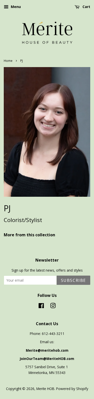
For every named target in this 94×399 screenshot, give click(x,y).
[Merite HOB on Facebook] (41, 306)
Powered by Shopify (72, 388)
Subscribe (73, 280)
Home (8, 61)
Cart (85, 6)
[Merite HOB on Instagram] (53, 306)
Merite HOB (45, 388)
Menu (15, 6)
